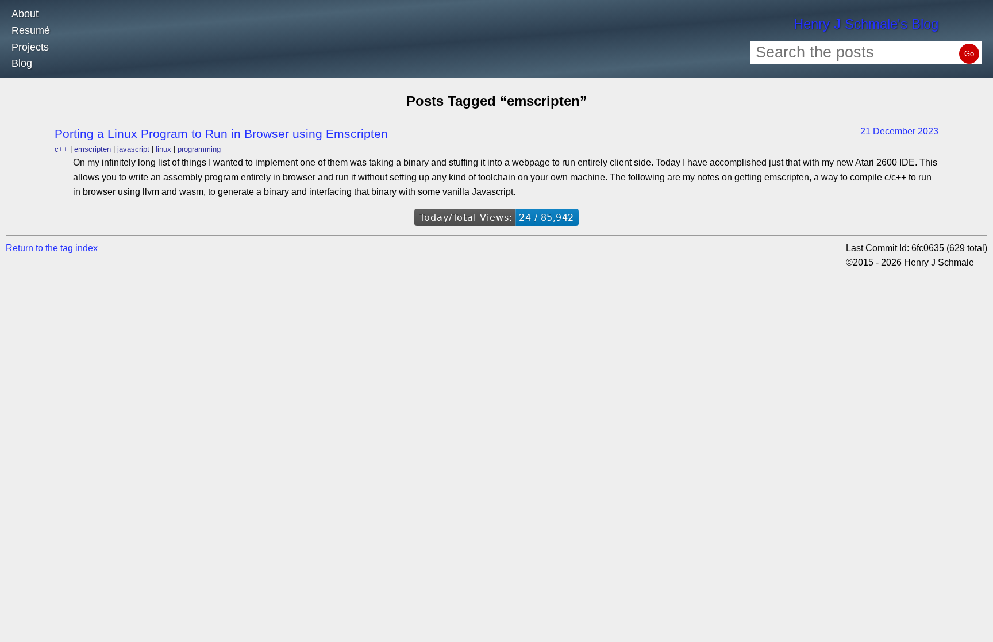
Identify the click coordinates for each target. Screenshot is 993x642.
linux (163, 149)
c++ (61, 149)
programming (199, 149)
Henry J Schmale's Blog (866, 24)
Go (969, 53)
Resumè (30, 30)
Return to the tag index (52, 248)
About (25, 14)
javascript (133, 149)
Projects (30, 47)
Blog (21, 63)
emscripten (92, 149)
